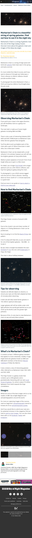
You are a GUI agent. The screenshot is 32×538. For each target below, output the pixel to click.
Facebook (14, 415)
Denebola (4, 250)
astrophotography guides (20, 405)
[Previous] (3, 436)
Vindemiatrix (24, 250)
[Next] (28, 436)
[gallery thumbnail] (4, 455)
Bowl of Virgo (24, 234)
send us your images (11, 413)
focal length (19, 165)
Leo (10, 250)
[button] (16, 436)
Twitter (20, 415)
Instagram (4, 417)
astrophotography (19, 403)
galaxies (9, 65)
